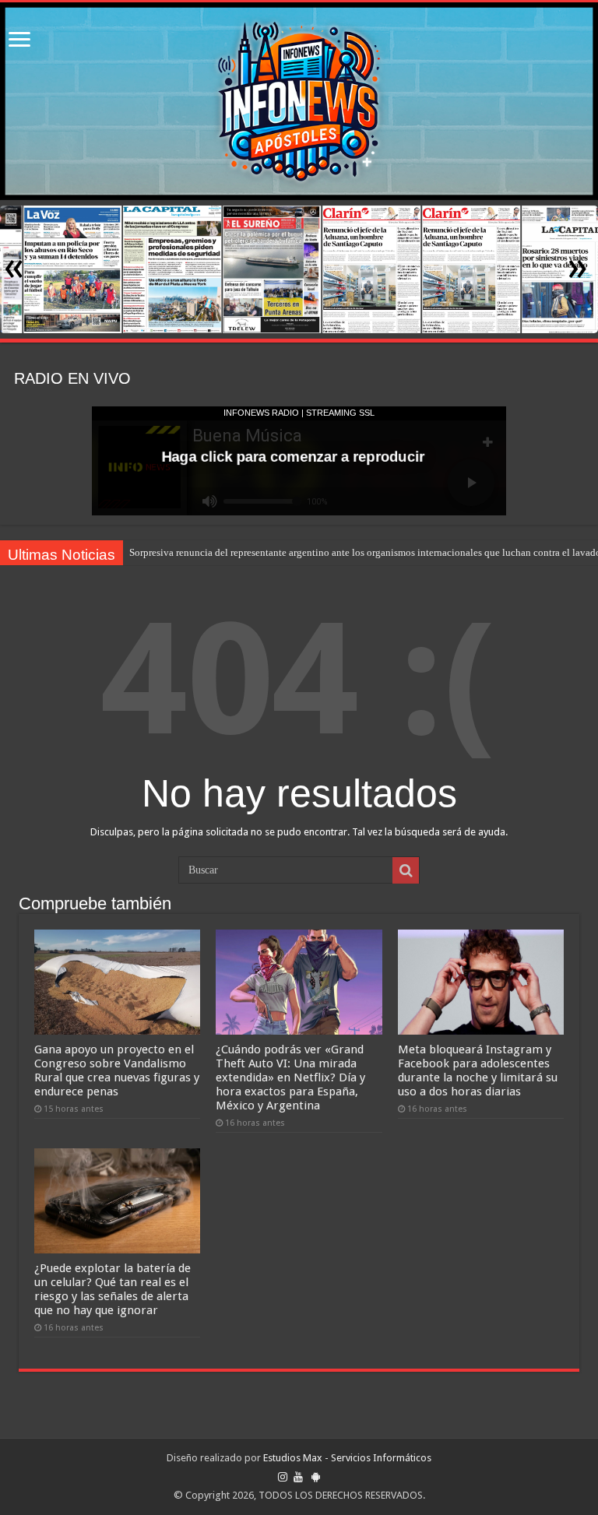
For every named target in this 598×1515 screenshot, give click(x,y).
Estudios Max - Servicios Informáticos (347, 1458)
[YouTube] (298, 1477)
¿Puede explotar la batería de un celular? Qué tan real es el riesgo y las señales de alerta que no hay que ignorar (112, 1289)
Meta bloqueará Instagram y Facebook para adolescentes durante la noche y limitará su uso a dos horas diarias (478, 1070)
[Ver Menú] (19, 41)
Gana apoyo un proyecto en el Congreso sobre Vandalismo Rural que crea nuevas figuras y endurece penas (116, 1070)
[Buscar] (405, 870)
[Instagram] (282, 1477)
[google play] (316, 1477)
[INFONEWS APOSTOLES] (299, 101)
